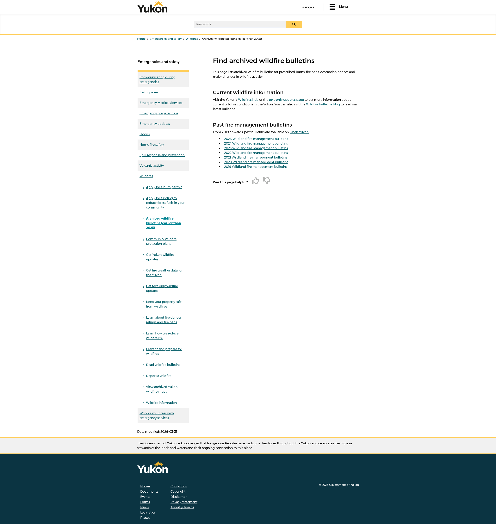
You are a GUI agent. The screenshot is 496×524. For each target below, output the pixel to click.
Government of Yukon (344, 485)
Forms (145, 502)
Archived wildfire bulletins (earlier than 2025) (163, 223)
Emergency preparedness (159, 113)
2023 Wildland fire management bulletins (256, 148)
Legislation (148, 512)
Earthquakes (149, 92)
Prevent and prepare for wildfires (164, 351)
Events (145, 497)
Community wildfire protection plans (161, 241)
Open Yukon (299, 132)
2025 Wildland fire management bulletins (256, 139)
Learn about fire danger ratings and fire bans (163, 320)
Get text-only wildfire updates (162, 288)
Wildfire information (161, 403)
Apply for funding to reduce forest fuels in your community (165, 202)
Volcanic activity (152, 165)
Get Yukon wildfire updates (160, 257)
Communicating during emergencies (157, 79)
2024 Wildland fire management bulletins (256, 143)
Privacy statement (183, 502)
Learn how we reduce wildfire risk (162, 336)
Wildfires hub (248, 100)
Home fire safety (152, 145)
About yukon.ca (182, 507)
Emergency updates (155, 124)
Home (141, 39)
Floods (145, 134)
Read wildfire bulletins (163, 365)
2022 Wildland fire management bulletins (256, 153)
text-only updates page (286, 100)
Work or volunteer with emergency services (157, 415)
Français (307, 7)
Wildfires (192, 39)
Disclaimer (178, 497)
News (144, 507)
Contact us (178, 486)
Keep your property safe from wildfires (164, 304)
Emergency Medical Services (161, 103)
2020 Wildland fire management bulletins (256, 162)
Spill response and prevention (162, 155)
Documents (149, 491)
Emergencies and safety (166, 39)
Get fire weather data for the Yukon (164, 273)
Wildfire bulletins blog (323, 104)
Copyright (177, 491)
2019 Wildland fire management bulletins (255, 167)
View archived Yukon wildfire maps (162, 389)
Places (145, 518)
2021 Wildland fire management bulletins (255, 157)
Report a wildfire (158, 376)
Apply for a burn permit (164, 187)
